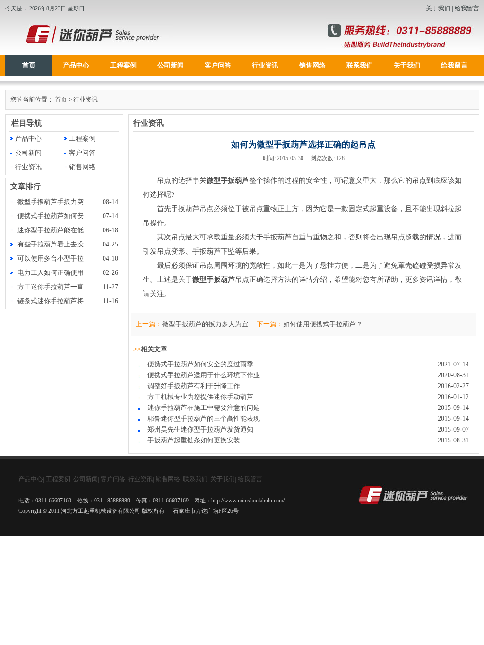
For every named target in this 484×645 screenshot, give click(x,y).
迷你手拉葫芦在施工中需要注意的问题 (203, 407)
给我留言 (467, 8)
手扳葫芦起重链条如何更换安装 (193, 440)
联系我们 (359, 65)
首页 (28, 65)
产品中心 (76, 65)
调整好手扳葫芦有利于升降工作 (193, 386)
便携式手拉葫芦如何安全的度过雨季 (200, 364)
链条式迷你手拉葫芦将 (50, 301)
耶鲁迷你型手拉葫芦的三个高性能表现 (203, 418)
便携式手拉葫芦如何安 (50, 216)
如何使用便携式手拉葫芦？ (323, 324)
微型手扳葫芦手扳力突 (50, 201)
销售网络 (312, 65)
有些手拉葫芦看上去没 (50, 244)
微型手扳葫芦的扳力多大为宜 (205, 324)
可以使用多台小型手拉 (50, 258)
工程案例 (123, 65)
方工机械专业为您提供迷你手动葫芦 (200, 396)
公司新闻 (170, 65)
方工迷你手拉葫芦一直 (50, 286)
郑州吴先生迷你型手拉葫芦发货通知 (200, 429)
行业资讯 (265, 65)
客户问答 (218, 65)
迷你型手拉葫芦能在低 (50, 230)
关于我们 (438, 8)
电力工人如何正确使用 (50, 272)
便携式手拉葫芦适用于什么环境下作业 (203, 375)
